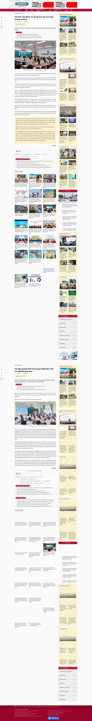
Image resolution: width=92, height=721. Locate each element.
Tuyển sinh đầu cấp (64, 339)
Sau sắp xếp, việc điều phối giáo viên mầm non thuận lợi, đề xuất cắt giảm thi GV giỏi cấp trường (63, 169)
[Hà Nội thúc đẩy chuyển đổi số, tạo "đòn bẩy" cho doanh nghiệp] (63, 292)
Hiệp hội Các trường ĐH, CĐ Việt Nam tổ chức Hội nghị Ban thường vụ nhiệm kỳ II (63, 127)
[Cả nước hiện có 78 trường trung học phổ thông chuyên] (21, 208)
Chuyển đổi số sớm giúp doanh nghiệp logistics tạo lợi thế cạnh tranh (72, 310)
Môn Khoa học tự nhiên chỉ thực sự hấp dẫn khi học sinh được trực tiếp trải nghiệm (63, 256)
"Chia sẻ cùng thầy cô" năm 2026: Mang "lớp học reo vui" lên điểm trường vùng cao (67, 243)
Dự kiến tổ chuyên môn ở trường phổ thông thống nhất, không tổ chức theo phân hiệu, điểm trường (69, 206)
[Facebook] (1, 20)
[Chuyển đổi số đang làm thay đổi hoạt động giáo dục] (72, 120)
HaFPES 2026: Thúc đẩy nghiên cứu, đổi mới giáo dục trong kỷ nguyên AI (49, 215)
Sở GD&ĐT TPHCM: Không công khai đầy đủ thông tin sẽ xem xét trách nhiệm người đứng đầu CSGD (34, 167)
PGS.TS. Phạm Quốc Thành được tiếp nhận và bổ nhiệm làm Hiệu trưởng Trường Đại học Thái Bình (72, 97)
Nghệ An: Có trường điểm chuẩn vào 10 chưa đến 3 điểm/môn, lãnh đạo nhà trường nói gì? (72, 51)
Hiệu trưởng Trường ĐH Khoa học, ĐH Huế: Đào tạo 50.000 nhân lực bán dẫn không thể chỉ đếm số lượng (21, 285)
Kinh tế (72, 10)
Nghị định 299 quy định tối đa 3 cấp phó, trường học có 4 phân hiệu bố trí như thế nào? (69, 212)
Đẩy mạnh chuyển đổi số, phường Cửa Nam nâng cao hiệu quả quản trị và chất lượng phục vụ (68, 286)
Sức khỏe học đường (57, 10)
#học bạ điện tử (45, 154)
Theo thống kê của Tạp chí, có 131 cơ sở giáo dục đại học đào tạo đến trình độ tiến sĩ (35, 285)
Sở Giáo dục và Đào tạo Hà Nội (22, 73)
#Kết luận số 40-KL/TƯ (46, 481)
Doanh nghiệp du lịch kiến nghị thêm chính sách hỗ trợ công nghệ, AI (72, 298)
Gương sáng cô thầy (65, 233)
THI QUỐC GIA (63, 323)
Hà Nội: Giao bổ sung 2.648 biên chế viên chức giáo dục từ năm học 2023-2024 (30, 386)
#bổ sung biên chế (23, 476)
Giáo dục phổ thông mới (66, 14)
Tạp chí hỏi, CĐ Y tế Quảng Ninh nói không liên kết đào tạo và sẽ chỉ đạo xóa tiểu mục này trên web (49, 200)
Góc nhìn (32, 10)
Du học (50, 10)
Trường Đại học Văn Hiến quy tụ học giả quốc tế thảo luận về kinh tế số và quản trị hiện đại (21, 230)
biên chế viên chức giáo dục (49, 442)
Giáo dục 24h (20, 10)
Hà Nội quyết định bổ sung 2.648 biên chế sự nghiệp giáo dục (27, 34)
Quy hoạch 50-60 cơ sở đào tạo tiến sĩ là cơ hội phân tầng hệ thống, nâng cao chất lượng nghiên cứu (35, 216)
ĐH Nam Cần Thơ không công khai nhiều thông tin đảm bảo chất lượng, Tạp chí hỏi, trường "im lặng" (49, 270)
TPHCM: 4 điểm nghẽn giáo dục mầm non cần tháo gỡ (72, 168)
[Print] (1, 26)
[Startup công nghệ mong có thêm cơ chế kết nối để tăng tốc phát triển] (63, 304)
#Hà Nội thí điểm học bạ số (25, 156)
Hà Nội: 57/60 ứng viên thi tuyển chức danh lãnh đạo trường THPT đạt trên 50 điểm (31, 389)
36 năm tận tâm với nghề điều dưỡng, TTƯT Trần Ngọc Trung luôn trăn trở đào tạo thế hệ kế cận (72, 269)
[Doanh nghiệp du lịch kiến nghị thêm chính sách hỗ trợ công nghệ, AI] (72, 292)
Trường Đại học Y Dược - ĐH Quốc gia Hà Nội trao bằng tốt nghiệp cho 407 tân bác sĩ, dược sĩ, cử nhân (35, 231)
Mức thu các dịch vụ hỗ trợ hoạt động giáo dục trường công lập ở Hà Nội (29, 37)
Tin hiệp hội (62, 104)
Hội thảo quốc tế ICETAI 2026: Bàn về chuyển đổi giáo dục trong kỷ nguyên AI (49, 230)
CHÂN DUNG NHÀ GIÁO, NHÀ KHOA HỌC (67, 59)
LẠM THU (62, 331)
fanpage (53, 718)
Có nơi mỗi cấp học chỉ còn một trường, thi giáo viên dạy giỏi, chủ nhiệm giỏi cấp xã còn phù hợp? (21, 185)
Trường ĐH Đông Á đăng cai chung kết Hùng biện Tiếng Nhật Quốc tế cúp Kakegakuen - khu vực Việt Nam (35, 200)
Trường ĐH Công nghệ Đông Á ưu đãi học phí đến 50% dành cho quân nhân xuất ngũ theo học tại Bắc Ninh (21, 261)
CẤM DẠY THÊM (63, 327)
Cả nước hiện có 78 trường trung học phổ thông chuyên (26, 162)
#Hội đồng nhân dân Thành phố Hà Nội (35, 476)
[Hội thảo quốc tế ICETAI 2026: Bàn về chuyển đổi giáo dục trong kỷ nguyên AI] (49, 224)
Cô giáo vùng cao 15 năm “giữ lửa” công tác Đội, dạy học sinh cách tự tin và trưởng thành (63, 268)
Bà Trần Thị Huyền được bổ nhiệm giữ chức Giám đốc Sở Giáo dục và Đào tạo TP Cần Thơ (67, 70)
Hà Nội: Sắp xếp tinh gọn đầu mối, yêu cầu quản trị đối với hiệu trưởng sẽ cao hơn (31, 164)
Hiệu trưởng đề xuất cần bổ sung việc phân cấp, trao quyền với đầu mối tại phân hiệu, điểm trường (63, 51)
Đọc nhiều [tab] (67, 191)
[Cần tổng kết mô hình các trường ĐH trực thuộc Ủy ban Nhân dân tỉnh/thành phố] (63, 133)
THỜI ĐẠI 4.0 (62, 343)
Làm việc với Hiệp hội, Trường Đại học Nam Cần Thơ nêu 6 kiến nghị (72, 139)
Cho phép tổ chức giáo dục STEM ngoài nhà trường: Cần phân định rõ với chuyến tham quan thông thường (49, 185)
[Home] (1, 17)
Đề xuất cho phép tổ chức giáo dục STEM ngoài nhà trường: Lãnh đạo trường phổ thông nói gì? (33, 165)
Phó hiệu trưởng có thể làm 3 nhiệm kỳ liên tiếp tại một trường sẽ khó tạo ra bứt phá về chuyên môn (69, 224)
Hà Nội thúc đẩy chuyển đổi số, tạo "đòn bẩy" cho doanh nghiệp (63, 298)
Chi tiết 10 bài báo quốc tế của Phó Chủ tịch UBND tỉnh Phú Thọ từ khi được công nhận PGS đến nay (63, 83)
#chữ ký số (34, 156)
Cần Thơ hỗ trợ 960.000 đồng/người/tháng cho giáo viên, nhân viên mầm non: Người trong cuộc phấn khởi (67, 155)
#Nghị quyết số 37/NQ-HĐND (39, 483)
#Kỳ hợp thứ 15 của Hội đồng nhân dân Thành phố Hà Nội (30, 481)
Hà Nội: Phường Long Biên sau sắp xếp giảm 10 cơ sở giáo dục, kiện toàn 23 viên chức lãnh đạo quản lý (35, 161)
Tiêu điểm (26, 10)
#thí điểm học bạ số (36, 154)
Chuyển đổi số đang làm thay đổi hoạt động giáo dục (72, 125)
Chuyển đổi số (63, 277)
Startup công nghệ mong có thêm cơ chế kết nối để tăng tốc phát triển (63, 310)
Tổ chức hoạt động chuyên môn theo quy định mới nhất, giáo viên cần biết (69, 229)
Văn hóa (66, 10)
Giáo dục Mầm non (64, 147)
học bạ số (48, 73)
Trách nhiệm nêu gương (40, 10)
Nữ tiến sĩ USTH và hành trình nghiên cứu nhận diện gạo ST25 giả (72, 255)
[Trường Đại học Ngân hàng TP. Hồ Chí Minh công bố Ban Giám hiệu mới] (72, 76)
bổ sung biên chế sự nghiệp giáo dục (33, 395)
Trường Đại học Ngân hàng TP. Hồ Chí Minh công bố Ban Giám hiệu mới (72, 81)
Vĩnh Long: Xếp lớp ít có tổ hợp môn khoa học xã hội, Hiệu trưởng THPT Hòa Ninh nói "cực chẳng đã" (63, 37)
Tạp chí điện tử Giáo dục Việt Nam (35, 470)
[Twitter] (1, 23)
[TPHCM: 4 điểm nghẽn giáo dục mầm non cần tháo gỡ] (72, 162)
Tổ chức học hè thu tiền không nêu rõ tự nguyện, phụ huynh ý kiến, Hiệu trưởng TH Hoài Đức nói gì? (35, 185)
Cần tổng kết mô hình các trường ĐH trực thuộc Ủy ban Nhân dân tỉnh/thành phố (63, 140)
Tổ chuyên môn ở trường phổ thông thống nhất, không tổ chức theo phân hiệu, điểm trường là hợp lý (72, 37)
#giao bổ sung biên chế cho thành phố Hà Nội (28, 478)
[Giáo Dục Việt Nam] (22, 5)
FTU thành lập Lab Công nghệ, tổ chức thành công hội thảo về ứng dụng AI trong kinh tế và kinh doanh (21, 246)
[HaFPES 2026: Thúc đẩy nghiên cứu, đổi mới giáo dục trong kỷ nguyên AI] (49, 208)
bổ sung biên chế (44, 451)
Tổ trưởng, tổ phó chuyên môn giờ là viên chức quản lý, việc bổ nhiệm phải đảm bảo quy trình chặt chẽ (35, 261)
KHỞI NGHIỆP (62, 347)
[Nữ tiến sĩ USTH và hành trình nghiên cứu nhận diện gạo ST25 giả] (72, 249)
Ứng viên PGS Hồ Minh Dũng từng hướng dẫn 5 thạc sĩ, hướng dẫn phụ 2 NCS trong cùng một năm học (63, 97)
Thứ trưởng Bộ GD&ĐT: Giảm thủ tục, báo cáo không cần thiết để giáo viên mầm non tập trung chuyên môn (72, 183)
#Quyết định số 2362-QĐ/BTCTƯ (26, 483)
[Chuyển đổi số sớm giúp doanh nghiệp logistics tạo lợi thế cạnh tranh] (72, 304)
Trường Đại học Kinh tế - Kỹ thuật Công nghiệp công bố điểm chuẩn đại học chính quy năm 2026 (69, 218)
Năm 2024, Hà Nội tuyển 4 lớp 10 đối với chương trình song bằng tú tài (29, 36)
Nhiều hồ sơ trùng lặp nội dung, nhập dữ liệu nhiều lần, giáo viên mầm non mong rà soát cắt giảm (63, 183)
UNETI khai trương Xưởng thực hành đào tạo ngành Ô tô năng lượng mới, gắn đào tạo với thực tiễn (35, 246)
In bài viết (18, 151)
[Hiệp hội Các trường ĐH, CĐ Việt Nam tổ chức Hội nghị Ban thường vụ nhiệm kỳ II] (63, 120)
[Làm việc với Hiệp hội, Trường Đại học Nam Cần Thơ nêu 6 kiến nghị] (72, 133)
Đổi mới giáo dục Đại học (65, 319)
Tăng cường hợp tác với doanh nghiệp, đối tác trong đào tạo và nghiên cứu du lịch (67, 114)
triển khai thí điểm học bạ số (29, 78)
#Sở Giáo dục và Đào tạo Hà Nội (26, 154)
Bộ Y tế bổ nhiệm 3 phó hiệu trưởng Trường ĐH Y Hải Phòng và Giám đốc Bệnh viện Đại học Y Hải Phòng (49, 246)
